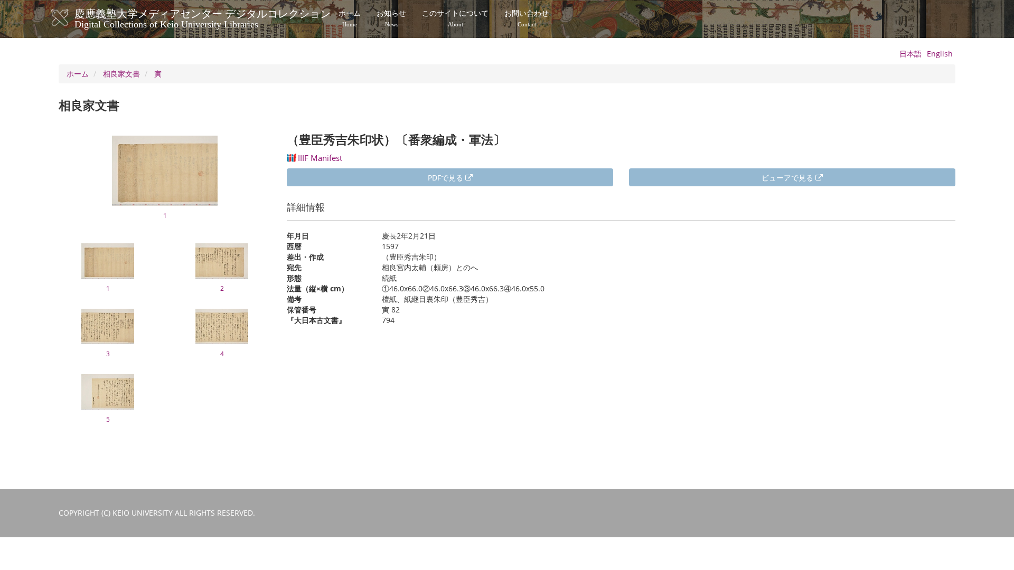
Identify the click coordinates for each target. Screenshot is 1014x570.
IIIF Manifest (320, 158)
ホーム (350, 18)
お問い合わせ (526, 18)
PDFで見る (446, 178)
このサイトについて (455, 18)
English (940, 54)
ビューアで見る (788, 178)
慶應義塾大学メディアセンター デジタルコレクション (202, 17)
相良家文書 (121, 74)
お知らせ (391, 18)
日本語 (910, 54)
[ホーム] (70, 18)
